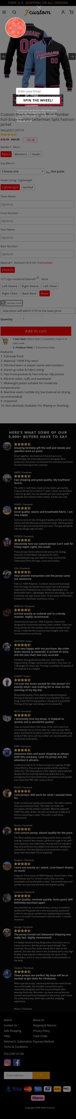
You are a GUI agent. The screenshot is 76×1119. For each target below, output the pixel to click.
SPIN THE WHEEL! (38, 100)
